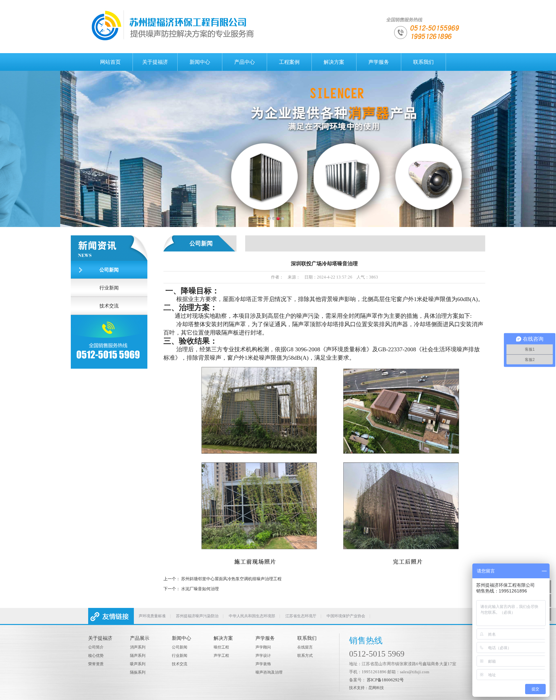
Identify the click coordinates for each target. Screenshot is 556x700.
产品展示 (139, 638)
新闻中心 (200, 62)
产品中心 (244, 62)
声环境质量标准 (152, 616)
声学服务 (378, 62)
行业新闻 (109, 287)
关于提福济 (155, 62)
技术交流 (109, 305)
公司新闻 (109, 269)
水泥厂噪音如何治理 (200, 588)
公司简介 (96, 647)
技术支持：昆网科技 (366, 688)
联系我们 (423, 62)
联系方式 (305, 655)
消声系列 (137, 647)
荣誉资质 (96, 664)
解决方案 (334, 62)
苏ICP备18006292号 (385, 679)
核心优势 (96, 655)
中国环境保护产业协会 (346, 616)
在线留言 (305, 647)
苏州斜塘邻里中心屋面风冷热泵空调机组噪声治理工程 (231, 578)
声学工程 (221, 655)
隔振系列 (137, 672)
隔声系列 (137, 655)
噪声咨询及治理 (269, 672)
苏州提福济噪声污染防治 (197, 616)
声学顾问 (263, 647)
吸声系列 (137, 664)
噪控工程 (221, 647)
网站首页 (110, 62)
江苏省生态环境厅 (300, 616)
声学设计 (263, 655)
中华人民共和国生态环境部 (252, 616)
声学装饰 (263, 664)
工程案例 (289, 62)
